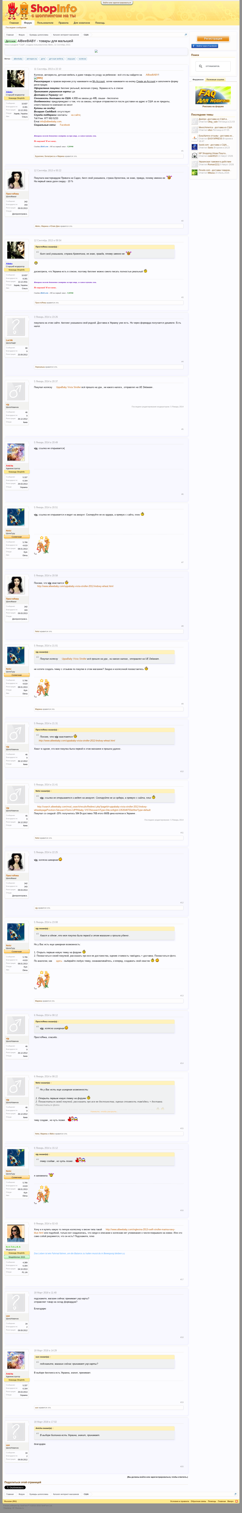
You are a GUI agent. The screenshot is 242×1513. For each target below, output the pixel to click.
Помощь (100, 22)
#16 (182, 1210)
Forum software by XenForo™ (27, 1505)
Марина (60, 156)
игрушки (71, 59)
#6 (182, 494)
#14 (182, 1063)
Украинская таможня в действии (215, 161)
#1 (182, 151)
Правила (63, 22)
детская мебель (56, 59)
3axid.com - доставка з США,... (214, 145)
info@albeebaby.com (50, 121)
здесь (58, 961)
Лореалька (40, 367)
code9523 (213, 156)
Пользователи (45, 22)
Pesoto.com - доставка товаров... (215, 170)
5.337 (25, 477)
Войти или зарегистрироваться (117, 3)
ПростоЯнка (12, 194)
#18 (182, 1337)
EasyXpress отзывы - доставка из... (216, 136)
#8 (182, 626)
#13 (182, 996)
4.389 (25, 1262)
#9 (182, 704)
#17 (182, 1279)
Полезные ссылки (215, 79)
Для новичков (82, 22)
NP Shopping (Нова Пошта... (213, 153)
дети (43, 59)
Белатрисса (50, 156)
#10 (182, 771)
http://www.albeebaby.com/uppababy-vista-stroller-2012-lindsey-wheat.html (75, 586)
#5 (182, 429)
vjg (7, 404)
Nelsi (8, 530)
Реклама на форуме (213, 106)
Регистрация (213, 38)
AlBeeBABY (152, 74)
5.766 (25, 542)
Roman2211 (214, 164)
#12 (182, 903)
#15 (182, 1128)
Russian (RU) (10, 1501)
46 (26, 412)
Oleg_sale (213, 122)
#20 (182, 1466)
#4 (182, 362)
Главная (14, 22)
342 (25, 202)
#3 (182, 297)
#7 (182, 562)
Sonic (210, 147)
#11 (182, 833)
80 (26, 348)
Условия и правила (179, 1501)
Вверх (230, 1501)
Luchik (9, 340)
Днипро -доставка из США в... (213, 119)
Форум (28, 22)
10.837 (24, 104)
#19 (182, 1402)
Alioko (50, 45)
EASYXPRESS (215, 138)
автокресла (32, 59)
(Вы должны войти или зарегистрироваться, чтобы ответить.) (157, 1477)
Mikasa (211, 173)
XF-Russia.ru (18, 1508)
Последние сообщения (16, 27)
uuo (8, 1316)
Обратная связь (198, 1501)
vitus (210, 130)
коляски (82, 59)
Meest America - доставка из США (215, 127)
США (22, 45)
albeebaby (18, 59)
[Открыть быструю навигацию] (186, 35)
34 (26, 1324)
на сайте (75, 115)
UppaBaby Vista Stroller (68, 387)
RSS (236, 1501)
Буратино (39, 156)
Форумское (198, 79)
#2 (182, 221)
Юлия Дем (55, 226)
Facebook (65, 125)
